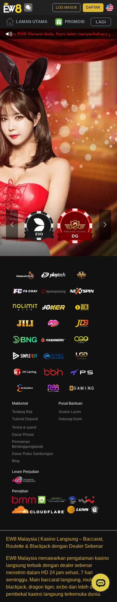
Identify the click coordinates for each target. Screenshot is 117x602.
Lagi (101, 21)
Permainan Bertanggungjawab (27, 444)
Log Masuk (66, 7)
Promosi (75, 21)
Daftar (93, 7)
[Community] (28, 7)
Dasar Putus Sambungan (32, 454)
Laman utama (31, 21)
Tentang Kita (22, 412)
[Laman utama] (13, 7)
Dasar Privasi (23, 434)
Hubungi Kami (70, 419)
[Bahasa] (109, 7)
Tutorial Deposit (25, 419)
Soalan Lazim (69, 412)
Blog (16, 461)
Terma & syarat (24, 427)
